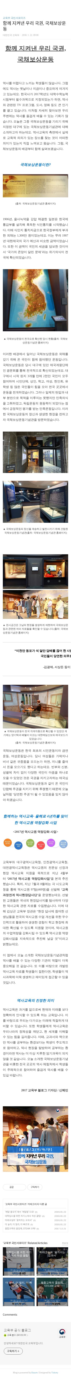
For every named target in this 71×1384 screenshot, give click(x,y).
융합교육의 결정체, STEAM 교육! (20, 1228)
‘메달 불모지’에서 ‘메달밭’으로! (19, 1211)
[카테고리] (4, 4)
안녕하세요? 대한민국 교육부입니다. (23, 1343)
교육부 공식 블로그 (17, 1330)
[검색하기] (66, 4)
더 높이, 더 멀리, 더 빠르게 (17, 1224)
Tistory (54, 1372)
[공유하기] (17, 1187)
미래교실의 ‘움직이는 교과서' (18, 1220)
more (65, 1243)
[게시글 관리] (22, 1187)
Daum (34, 1372)
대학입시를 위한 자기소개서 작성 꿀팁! (23, 1216)
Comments (10, 1314)
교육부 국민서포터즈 (14, 18)
